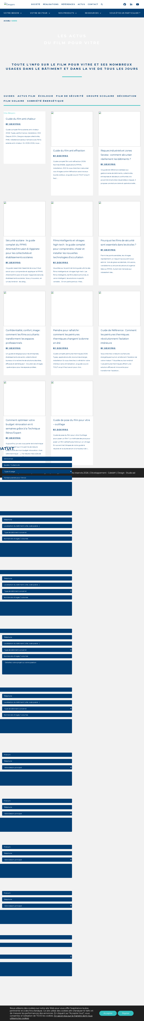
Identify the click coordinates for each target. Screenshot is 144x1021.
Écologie (45, 96)
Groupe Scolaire (100, 96)
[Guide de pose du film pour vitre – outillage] (72, 398)
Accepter (108, 1013)
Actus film (26, 96)
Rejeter (125, 1013)
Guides (9, 96)
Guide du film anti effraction (69, 150)
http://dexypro (9, 113)
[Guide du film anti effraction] (72, 129)
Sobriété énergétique (45, 101)
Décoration (127, 96)
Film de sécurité (70, 96)
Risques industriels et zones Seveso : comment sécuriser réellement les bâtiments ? (116, 154)
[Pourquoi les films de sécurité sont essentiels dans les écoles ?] (119, 219)
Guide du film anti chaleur (21, 119)
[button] (102, 4)
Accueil (7, 21)
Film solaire (14, 101)
